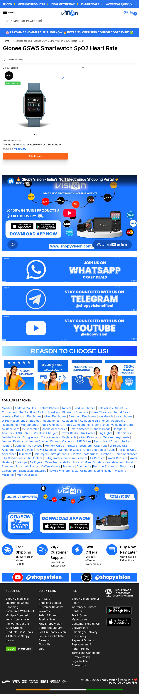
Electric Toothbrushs (85, 454)
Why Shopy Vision (50, 623)
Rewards (44, 611)
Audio (41, 412)
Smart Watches (12, 140)
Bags (112, 449)
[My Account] (126, 12)
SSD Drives (83, 441)
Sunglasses (30, 437)
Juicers (77, 462)
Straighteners (60, 454)
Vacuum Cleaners (75, 458)
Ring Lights (105, 433)
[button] (132, 12)
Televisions (105, 408)
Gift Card (44, 598)
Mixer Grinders (94, 462)
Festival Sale (46, 619)
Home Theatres (101, 412)
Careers (43, 640)
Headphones (124, 416)
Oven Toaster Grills (57, 462)
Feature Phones (48, 408)
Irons (19, 466)
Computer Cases (70, 449)
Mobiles (7, 408)
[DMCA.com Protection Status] (20, 649)
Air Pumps (32, 466)
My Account (79, 619)
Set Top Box (27, 412)
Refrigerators (53, 458)
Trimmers (25, 454)
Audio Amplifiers (51, 424)
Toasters (68, 466)
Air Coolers (34, 458)
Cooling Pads (24, 449)
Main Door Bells (27, 474)
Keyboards (69, 437)
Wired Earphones (55, 416)
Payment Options (83, 640)
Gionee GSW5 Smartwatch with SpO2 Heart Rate (32, 144)
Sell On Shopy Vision (52, 632)
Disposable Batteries (32, 470)
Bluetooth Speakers (75, 412)
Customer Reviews (50, 607)
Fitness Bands (101, 429)
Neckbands (106, 416)
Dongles (20, 445)
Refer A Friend (48, 615)
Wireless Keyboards (116, 437)
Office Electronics (94, 449)
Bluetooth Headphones (44, 420)
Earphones (34, 416)
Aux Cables (87, 433)
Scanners (85, 445)
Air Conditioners (14, 458)
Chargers (119, 429)
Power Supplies (46, 449)
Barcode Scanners (105, 466)
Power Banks (69, 433)
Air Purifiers (97, 458)
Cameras (68, 441)
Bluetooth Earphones (82, 416)
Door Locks (84, 466)
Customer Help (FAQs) (86, 623)
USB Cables (24, 433)
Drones (55, 441)
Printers (71, 445)
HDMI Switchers (59, 470)
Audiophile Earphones (94, 420)
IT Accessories (50, 437)
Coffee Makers (50, 466)
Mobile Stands (11, 437)
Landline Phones (84, 408)
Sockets (126, 441)
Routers (7, 445)
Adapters (8, 433)
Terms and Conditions (86, 653)
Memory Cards (54, 445)
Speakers (54, 412)
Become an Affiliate (51, 636)
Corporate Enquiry (50, 627)
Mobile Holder (103, 470)
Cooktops (21, 462)
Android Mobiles (25, 408)
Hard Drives (111, 441)
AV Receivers (10, 429)
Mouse (6, 441)
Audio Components (77, 424)
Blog (41, 648)
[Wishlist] (62, 78)
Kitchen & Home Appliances (119, 454)
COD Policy (79, 636)
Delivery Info (80, 627)
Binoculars (126, 466)
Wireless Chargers (46, 433)
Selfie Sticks (123, 433)
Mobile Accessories (54, 429)
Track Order (79, 615)
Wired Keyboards (90, 437)
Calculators (9, 470)
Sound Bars (121, 412)
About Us (44, 644)
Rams (97, 441)
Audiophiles (69, 420)
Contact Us (79, 665)
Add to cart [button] (35, 156)
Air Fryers (36, 462)
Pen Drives (35, 445)
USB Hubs (100, 445)
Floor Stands (100, 424)
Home (6, 40)
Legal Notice (80, 661)
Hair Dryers (41, 454)
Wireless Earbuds (13, 416)
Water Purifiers (117, 458)
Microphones (29, 424)
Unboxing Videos (49, 602)
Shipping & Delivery (84, 632)
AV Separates (30, 429)
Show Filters (15, 59)
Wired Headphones (14, 420)
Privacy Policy (81, 657)
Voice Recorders (122, 424)
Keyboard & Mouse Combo (30, 441)
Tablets (66, 408)
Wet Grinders (115, 462)
